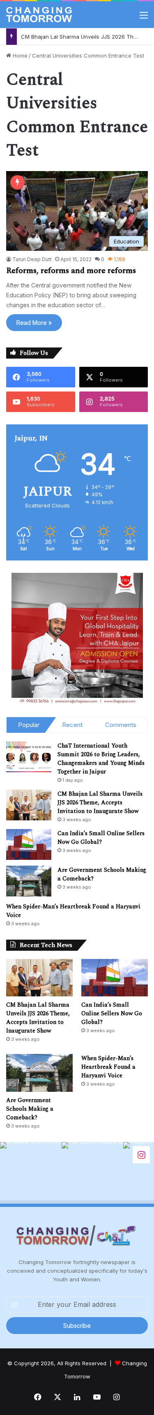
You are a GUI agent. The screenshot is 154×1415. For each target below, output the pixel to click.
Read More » (34, 322)
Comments (120, 725)
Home (19, 55)
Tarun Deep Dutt (32, 259)
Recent (72, 725)
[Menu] (144, 18)
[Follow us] (141, 1154)
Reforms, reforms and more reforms (71, 270)
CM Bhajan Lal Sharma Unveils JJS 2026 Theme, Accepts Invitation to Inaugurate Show (100, 802)
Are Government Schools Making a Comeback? (29, 1109)
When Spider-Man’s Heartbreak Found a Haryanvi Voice (108, 1067)
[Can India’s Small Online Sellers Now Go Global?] (28, 844)
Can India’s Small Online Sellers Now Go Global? (101, 837)
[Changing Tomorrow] (39, 14)
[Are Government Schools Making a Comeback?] (28, 881)
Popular (28, 725)
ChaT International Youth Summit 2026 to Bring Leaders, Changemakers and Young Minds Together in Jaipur (101, 758)
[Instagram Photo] (31, 1173)
